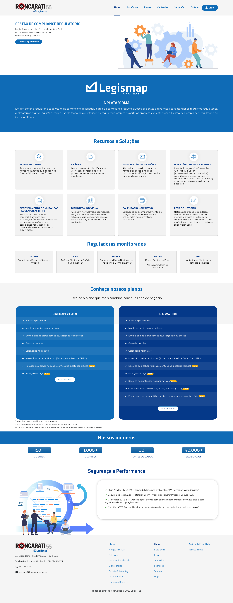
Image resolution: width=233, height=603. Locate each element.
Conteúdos (162, 7)
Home (117, 7)
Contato (194, 7)
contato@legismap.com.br (32, 572)
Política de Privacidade (199, 544)
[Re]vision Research (118, 582)
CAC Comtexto (116, 577)
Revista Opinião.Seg (118, 571)
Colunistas (114, 555)
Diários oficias (115, 566)
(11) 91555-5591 (25, 566)
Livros (112, 544)
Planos (147, 7)
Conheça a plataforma (29, 42)
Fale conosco (65, 379)
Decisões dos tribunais (119, 560)
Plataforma (132, 7)
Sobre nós (179, 7)
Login (211, 8)
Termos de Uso (196, 550)
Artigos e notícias (117, 550)
